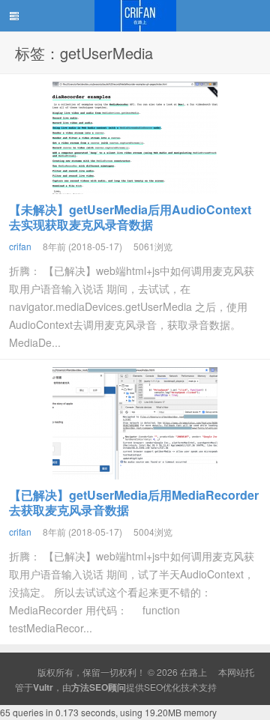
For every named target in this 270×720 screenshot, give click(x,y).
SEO (153, 686)
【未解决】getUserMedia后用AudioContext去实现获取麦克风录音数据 (130, 217)
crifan (20, 246)
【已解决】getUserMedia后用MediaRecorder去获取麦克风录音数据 (134, 502)
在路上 (135, 15)
